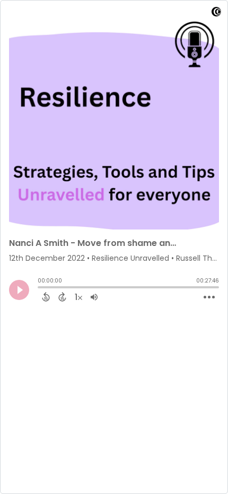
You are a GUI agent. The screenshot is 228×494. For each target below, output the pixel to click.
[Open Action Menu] (209, 297)
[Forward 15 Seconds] (62, 296)
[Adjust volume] (94, 296)
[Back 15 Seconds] (46, 296)
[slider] (40, 288)
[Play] (19, 290)
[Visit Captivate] (216, 13)
